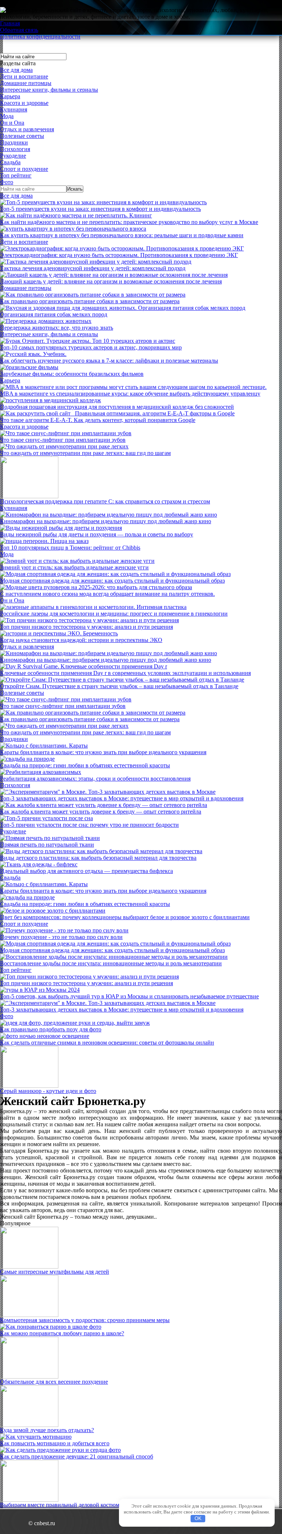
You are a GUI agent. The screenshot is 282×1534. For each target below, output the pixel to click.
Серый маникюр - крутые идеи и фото (48, 1091)
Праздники (14, 142)
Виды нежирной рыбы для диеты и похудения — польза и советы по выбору (96, 534)
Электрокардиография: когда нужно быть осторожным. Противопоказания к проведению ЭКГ (119, 255)
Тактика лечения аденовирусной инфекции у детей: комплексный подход (92, 268)
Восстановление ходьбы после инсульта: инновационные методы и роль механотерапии (111, 963)
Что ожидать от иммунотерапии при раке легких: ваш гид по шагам (85, 453)
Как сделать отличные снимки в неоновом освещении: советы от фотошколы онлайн (107, 1042)
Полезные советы (22, 136)
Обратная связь (19, 30)
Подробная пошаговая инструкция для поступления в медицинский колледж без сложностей (117, 407)
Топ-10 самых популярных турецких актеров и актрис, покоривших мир (91, 347)
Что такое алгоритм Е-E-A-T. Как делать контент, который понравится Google (97, 420)
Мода (7, 116)
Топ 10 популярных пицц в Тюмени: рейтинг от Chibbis (70, 547)
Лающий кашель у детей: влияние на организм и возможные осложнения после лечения (111, 281)
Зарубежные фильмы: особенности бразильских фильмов (72, 374)
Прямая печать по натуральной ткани (47, 844)
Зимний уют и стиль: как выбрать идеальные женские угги (74, 567)
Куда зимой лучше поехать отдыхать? (47, 1430)
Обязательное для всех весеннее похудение (54, 1382)
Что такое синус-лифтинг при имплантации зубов (63, 440)
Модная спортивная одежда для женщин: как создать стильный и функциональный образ (112, 580)
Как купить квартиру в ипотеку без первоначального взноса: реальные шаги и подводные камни (121, 235)
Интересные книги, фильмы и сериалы (49, 90)
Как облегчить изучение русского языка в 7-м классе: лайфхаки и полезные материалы (109, 360)
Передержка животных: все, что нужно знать (56, 327)
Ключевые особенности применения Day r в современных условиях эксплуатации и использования (125, 673)
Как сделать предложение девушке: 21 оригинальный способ (76, 1456)
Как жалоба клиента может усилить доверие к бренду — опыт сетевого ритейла (100, 811)
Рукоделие (13, 156)
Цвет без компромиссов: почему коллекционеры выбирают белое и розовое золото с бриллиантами (125, 917)
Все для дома (16, 70)
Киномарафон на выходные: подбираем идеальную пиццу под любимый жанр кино (105, 521)
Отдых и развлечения (27, 129)
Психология (15, 149)
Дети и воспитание (24, 76)
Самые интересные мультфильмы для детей (54, 1272)
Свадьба (10, 162)
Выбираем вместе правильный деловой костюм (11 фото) (72, 1505)
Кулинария (13, 109)
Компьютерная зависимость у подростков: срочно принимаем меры (85, 1320)
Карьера (10, 96)
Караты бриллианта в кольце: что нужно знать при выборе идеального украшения (103, 752)
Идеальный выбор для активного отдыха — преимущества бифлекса (86, 871)
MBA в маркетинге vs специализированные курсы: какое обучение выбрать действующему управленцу (130, 393)
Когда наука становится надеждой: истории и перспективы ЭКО (81, 640)
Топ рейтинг (16, 175)
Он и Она (12, 123)
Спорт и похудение (24, 169)
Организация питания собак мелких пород (53, 314)
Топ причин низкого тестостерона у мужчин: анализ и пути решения (86, 627)
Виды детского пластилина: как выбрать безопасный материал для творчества (98, 858)
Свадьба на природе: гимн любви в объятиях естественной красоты (85, 765)
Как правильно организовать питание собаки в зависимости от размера (90, 301)
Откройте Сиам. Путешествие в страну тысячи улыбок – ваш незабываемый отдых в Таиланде (119, 686)
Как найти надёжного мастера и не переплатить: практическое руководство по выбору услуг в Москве (129, 222)
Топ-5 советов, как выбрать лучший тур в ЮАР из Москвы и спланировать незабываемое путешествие (129, 996)
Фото (6, 182)
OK (198, 1518)
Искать (75, 189)
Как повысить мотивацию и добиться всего (54, 1443)
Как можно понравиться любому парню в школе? (62, 1333)
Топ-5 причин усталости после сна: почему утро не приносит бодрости (89, 825)
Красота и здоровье (24, 103)
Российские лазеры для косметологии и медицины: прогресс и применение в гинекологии (114, 613)
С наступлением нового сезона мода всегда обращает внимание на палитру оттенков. (107, 594)
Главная (10, 23)
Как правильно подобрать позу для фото (50, 1029)
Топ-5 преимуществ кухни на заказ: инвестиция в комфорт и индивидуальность (100, 209)
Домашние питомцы (25, 83)
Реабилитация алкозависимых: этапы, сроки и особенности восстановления (95, 778)
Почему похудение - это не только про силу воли (61, 937)
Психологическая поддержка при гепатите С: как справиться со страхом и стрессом (105, 501)
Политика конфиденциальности (40, 36)
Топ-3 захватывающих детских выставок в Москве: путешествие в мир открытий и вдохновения (121, 798)
